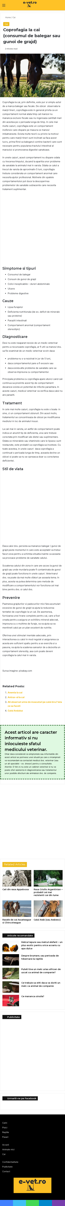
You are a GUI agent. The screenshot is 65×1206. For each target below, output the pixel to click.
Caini (4, 1123)
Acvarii (5, 1145)
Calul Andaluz (15, 710)
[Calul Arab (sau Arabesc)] (48, 908)
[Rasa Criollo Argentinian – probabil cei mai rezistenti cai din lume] (48, 878)
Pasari (5, 1137)
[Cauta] (61, 6)
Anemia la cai (15, 692)
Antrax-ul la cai (16, 697)
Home (8, 17)
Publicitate (7, 1166)
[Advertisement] (32, 228)
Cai (14, 17)
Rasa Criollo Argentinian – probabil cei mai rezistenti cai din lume (48, 892)
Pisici (4, 1127)
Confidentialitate (10, 1162)
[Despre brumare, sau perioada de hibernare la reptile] (10, 960)
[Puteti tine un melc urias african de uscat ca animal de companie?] (10, 973)
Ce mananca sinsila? (32, 996)
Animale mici (8, 1149)
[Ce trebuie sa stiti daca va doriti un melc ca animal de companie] (10, 987)
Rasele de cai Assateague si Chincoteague (16, 921)
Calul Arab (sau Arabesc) (47, 919)
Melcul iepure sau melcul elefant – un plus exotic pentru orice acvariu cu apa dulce (42, 945)
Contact (6, 1171)
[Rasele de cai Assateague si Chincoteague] (16, 908)
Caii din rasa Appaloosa (15, 889)
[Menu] (3, 6)
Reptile (5, 1132)
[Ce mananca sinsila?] (10, 1000)
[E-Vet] (23, 5)
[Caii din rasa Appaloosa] (16, 878)
